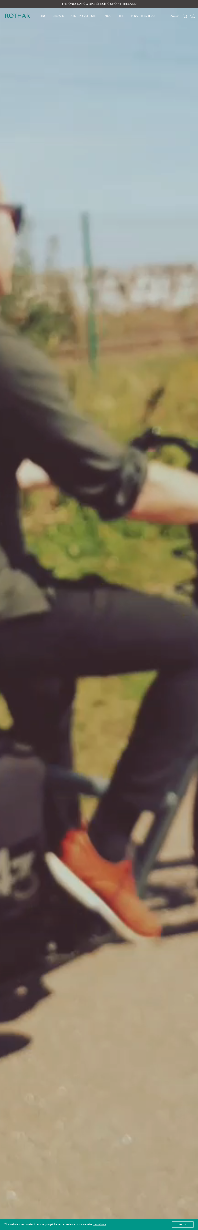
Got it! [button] (182, 1224)
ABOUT (109, 16)
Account (174, 16)
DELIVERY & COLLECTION (84, 16)
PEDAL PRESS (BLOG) (143, 16)
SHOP (43, 16)
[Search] (184, 16)
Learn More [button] (99, 1224)
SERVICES (58, 16)
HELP (122, 16)
